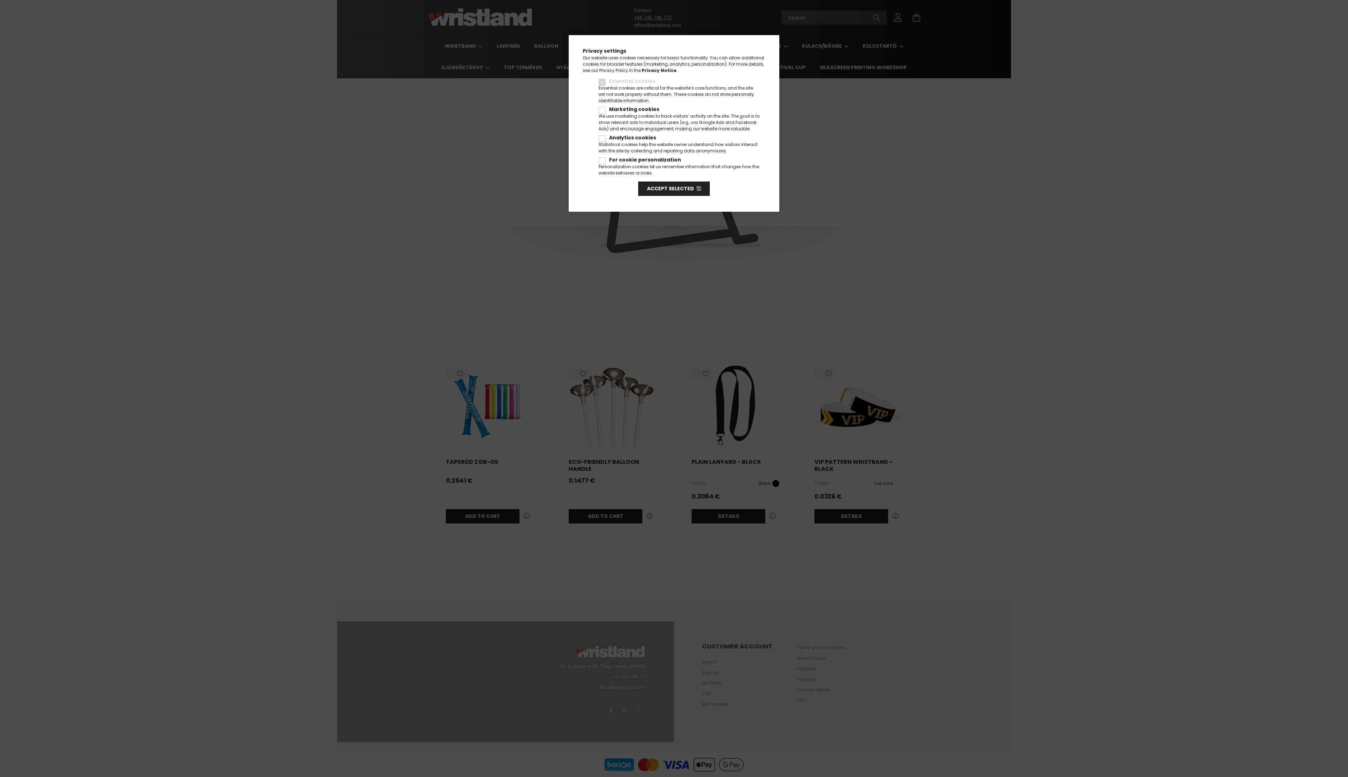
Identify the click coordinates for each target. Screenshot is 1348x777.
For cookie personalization (645, 159)
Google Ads (711, 122)
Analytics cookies (632, 137)
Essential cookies (632, 81)
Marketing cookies (634, 109)
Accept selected (670, 188)
